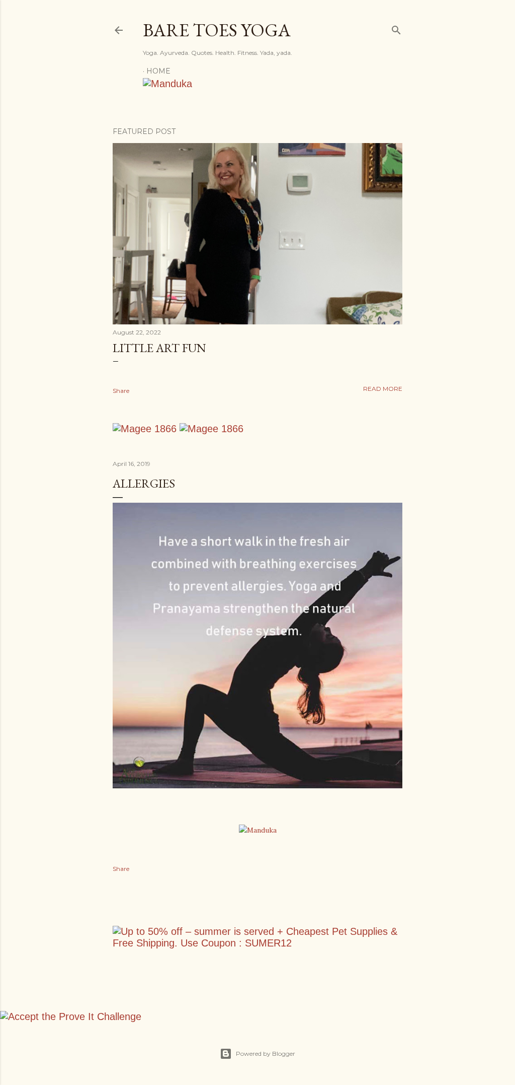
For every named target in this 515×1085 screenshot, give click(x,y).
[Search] (396, 28)
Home (158, 71)
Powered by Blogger (265, 1053)
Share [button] (121, 390)
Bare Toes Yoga (217, 30)
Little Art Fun (159, 348)
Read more (382, 388)
